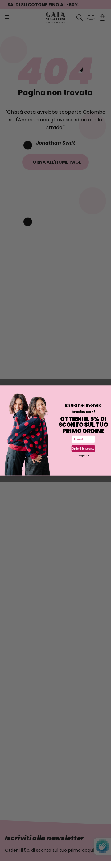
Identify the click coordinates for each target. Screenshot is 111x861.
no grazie (83, 455)
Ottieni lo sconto (83, 448)
